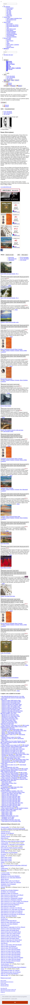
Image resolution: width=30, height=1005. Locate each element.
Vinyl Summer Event (11, 19)
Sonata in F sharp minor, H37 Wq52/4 (10, 710)
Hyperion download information (7, 981)
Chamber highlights (10, 32)
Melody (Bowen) (5, 879)
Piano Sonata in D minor (7, 783)
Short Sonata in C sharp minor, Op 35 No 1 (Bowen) (13, 927)
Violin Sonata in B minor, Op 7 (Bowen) (10, 970)
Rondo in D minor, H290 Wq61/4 (9, 700)
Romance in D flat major (7, 754)
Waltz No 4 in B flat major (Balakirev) (9, 973)
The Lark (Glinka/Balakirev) (7, 962)
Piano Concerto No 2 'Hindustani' (9, 777)
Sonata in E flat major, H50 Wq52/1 (10, 708)
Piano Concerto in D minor (8, 808)
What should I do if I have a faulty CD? (8, 989)
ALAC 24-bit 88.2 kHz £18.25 (7, 602)
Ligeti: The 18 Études (6, 653)
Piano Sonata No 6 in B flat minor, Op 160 (11, 752)
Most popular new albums (12, 25)
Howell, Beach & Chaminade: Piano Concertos (11, 623)
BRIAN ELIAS (6, 785)
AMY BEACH (7, 724)
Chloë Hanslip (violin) (8, 431)
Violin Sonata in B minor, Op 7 (9, 762)
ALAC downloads (10, 77)
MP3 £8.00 (3, 570)
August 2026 (9, 9)
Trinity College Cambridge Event (14, 18)
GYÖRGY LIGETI (8, 810)
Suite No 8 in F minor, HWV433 (9, 805)
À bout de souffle (5, 827)
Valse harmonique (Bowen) (7, 965)
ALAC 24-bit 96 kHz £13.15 (7, 573)
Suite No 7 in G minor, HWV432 (9, 804)
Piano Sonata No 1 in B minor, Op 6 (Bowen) (11, 907)
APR (7, 42)
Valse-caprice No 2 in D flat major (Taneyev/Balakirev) (13, 967)
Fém (2, 863)
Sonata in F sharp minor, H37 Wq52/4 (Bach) (11, 940)
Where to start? (6, 22)
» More (9, 285)
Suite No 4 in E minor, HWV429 (9, 800)
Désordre (3, 851)
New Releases (6, 6)
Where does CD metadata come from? (8, 990)
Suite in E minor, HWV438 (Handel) (9, 948)
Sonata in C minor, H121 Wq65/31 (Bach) (10, 933)
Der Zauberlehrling (5, 849)
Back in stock (9, 23)
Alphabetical (11, 260)
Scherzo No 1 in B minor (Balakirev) (9, 923)
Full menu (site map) (8, 54)
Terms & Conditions (5, 984)
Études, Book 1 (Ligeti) (6, 857)
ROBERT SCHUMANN (9, 816)
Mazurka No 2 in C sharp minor (9, 716)
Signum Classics (10, 47)
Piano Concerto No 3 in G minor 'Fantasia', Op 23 (13, 741)
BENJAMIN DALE (8, 780)
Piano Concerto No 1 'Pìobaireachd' (10, 775)
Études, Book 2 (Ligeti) (6, 859)
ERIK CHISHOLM (8, 771)
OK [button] (15, 1002)
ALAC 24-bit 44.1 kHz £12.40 (21, 326)
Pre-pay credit (3, 983)
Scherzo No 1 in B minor (7, 721)
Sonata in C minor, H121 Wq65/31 (10, 705)
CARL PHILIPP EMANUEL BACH (12, 696)
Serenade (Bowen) (5, 925)
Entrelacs (3, 855)
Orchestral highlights (11, 31)
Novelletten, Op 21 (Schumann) (8, 891)
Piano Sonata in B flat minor (8, 718)
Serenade (4, 755)
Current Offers (6, 17)
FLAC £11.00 (9, 276)
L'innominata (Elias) (5, 874)
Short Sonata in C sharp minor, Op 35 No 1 (12, 756)
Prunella (4, 784)
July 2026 (8, 10)
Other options (24, 254)
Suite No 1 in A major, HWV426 (9, 796)
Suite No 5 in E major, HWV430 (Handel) (10, 956)
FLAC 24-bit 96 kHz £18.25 (16, 436)
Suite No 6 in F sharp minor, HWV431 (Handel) (12, 957)
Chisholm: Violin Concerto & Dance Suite (10, 516)
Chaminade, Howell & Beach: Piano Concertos (11, 458)
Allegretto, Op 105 (6, 730)
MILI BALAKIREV (8, 713)
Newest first (11, 257)
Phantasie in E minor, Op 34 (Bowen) (9, 893)
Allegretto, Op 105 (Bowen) (7, 833)
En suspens (3, 854)
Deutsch (10, 84)
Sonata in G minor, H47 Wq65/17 (9, 712)
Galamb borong (4, 868)
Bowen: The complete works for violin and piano (12, 430)
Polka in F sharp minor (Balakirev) (9, 915)
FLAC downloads (10, 76)
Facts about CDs (4, 988)
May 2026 (8, 13)
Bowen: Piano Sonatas (6, 405)
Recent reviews (9, 7)
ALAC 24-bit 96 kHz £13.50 (7, 659)
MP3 (5, 74)
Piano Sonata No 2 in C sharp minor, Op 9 (11, 749)
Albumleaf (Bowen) (5, 831)
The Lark (4, 789)
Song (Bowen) (4, 943)
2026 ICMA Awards (11, 28)
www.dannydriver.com (6, 187)
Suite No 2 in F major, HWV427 (9, 797)
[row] (15, 271)
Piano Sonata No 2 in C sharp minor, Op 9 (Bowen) (13, 909)
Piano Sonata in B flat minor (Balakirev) (10, 904)
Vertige (2, 968)
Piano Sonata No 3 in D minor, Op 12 (10, 750)
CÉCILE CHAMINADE (9, 767)
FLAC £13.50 (10, 408)
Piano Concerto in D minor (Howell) (9, 896)
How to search (3, 980)
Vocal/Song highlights (11, 36)
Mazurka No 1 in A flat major (8, 714)
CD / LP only (9, 78)
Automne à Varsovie (5, 836)
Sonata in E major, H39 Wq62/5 (9, 709)
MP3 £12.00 (3, 408)
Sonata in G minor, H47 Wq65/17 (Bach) (10, 941)
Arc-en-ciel (3, 834)
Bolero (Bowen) (4, 838)
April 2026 (8, 14)
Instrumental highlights (11, 34)
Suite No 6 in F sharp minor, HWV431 (11, 802)
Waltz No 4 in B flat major (8, 722)
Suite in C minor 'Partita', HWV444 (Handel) (11, 944)
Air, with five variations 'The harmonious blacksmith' (13, 828)
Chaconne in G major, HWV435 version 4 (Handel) (13, 841)
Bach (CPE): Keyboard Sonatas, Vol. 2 (10, 298)
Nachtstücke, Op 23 (6, 817)
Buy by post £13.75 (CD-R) (7, 386)
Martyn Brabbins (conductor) (17, 746)
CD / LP (17, 80)
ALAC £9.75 (15, 570)
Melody (3, 733)
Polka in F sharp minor (7, 720)
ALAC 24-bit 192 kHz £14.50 (20, 659)
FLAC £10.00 (9, 656)
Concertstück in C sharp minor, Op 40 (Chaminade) (13, 844)
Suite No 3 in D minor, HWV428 (9, 798)
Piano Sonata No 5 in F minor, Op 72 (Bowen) (11, 912)
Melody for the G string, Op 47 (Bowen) (10, 880)
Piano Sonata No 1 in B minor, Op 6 (10, 747)
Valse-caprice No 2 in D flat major (9, 821)
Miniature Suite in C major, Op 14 (9, 737)
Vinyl (7, 27)
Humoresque (4, 869)
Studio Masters (9, 30)
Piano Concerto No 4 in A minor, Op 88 (11, 745)
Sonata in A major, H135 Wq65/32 (10, 701)
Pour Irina (3, 917)
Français (10, 83)
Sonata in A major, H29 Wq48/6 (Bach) (10, 930)
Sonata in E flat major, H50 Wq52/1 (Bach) (11, 936)
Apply (7, 73)
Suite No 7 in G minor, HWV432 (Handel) (11, 959)
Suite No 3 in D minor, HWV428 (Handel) (11, 952)
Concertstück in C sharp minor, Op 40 (10, 768)
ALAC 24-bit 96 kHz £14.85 (19, 302)
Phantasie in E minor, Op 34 (8, 738)
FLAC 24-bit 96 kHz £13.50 (7, 657)
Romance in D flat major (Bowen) (9, 920)
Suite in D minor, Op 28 (7, 759)
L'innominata (5, 787)
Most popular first (12, 258)
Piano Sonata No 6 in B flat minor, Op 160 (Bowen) (13, 914)
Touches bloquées (5, 964)
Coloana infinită (4, 842)
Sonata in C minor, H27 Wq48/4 (9, 707)
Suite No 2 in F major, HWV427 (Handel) (10, 951)
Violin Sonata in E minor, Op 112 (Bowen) (11, 972)
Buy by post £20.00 (5, 410)
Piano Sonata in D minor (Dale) (8, 906)
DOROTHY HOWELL (9, 806)
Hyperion (8, 39)
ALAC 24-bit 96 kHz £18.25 (7, 437)
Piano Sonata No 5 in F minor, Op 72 (10, 751)
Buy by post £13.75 (24, 276)
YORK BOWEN (8, 728)
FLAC (8, 80)
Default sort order (9, 254)
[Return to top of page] (6, 978)
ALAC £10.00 (16, 656)
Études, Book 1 (5, 812)
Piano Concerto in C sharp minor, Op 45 (11, 725)
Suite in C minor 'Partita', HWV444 (10, 793)
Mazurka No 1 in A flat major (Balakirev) (10, 876)
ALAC (12, 80)
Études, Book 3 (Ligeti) (6, 860)
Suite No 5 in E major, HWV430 (9, 801)
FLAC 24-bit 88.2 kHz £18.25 (17, 600)
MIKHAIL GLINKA (9, 788)
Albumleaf (4, 729)
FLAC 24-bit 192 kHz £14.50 (20, 657)
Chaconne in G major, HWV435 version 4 (11, 792)
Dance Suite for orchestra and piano (10, 772)
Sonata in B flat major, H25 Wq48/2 (10, 704)
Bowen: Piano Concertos (6, 378)
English (7, 85)
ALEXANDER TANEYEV (10, 819)
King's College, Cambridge (12, 44)
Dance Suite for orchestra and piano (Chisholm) (12, 847)
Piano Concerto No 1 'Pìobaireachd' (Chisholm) (12, 898)
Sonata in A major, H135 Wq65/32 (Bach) (10, 928)
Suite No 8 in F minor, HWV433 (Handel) (10, 960)
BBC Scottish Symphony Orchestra (11, 350)
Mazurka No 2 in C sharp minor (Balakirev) (11, 877)
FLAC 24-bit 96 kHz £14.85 (7, 302)
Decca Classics (9, 40)
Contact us (3, 992)
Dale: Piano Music (5, 543)
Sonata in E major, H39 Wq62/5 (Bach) (10, 938)
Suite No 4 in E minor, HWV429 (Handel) (10, 954)
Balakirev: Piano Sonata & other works (10, 322)
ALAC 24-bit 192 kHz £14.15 (20, 573)
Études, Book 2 (5, 813)
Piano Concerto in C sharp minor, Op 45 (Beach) (12, 895)
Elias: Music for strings (6, 567)
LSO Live (8, 46)
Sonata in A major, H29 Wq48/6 (9, 703)
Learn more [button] (14, 998)
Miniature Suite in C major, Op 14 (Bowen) (11, 882)
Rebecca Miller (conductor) (17, 726)
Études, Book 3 (5, 814)
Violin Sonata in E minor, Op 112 (9, 764)
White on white (4, 975)
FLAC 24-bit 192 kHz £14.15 (20, 572)
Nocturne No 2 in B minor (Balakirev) (9, 890)
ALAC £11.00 (16, 276)
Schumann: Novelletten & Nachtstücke (9, 677)
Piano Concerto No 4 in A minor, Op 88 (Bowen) (12, 903)
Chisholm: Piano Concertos (7, 488)
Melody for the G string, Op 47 (9, 734)
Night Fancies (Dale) (5, 885)
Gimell (8, 43)
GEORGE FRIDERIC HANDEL (11, 791)
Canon (2, 839)
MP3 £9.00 (3, 276)
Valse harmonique (6, 760)
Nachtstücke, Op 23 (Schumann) (8, 884)
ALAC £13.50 (17, 408)
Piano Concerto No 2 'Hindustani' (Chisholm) (11, 899)
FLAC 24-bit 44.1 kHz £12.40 (7, 326)
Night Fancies (5, 781)
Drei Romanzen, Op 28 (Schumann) (9, 852)
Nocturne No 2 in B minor (8, 717)
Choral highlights (10, 35)
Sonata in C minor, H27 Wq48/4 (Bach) (10, 935)
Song (3, 758)
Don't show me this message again (10, 116)
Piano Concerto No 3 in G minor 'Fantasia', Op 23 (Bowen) (14, 901)
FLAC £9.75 (9, 570)
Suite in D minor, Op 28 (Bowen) (8, 946)
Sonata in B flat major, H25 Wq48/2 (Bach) (11, 931)
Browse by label (7, 38)
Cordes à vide (4, 846)
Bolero (3, 731)
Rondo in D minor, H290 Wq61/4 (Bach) (10, 922)
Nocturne (3, 887)
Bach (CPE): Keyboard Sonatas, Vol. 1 (10, 273)
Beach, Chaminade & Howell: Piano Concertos (11, 349)
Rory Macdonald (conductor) (17, 776)
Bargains (8, 21)
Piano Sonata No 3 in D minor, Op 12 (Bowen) (12, 911)
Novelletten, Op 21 (6, 818)
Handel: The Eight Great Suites (8, 596)
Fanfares (3, 862)
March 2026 (9, 15)
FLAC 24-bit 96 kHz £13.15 (7, 572)
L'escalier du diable (5, 872)
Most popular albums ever (12, 26)
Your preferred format (9, 109)
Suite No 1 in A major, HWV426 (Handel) (10, 949)
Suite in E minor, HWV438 (8, 794)
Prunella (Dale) (4, 919)
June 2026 (8, 11)
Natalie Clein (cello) (14, 787)
